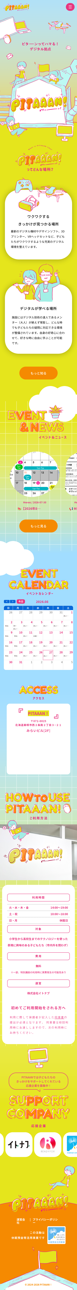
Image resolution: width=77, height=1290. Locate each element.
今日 (20, 601)
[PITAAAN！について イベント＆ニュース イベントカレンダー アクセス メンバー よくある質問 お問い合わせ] (70, 7)
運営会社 (21, 1221)
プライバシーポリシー (45, 1221)
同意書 (59, 1017)
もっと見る (38, 526)
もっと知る (38, 373)
